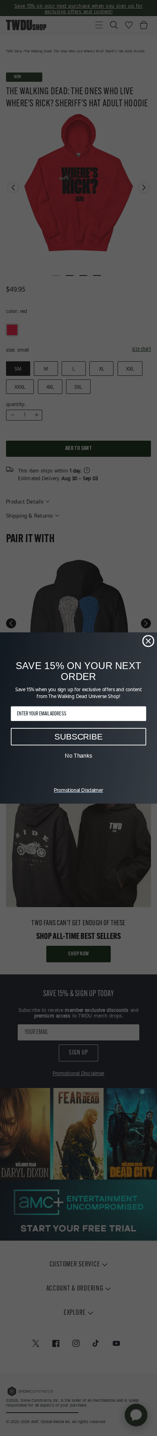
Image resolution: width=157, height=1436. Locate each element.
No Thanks (78, 755)
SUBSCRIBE (78, 736)
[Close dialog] (148, 641)
